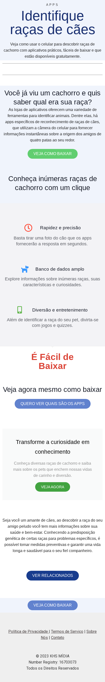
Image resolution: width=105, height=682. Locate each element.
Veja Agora (52, 487)
